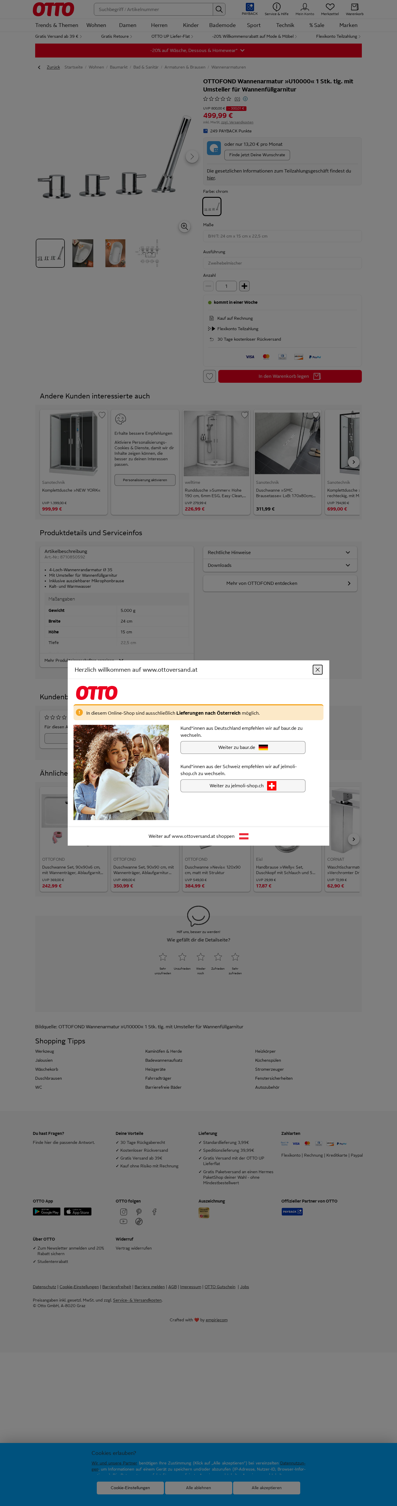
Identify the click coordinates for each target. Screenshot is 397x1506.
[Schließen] (317, 669)
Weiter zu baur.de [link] (236, 747)
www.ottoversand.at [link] (193, 836)
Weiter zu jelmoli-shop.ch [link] (237, 785)
